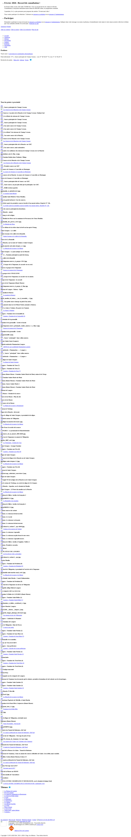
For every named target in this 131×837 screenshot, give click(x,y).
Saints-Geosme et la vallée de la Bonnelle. (15, 236)
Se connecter (4, 820)
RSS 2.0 (52, 820)
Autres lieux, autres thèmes (11, 810)
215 (2, 623)
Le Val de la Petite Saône (11, 796)
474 (2, 226)
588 (2, 173)
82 (1, 680)
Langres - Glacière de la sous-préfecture (14, 648)
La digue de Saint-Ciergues (11, 362)
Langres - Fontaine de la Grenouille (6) (14, 316)
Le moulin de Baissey (9, 295)
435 (2, 502)
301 (2, 114)
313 (2, 263)
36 (1, 702)
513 (2, 217)
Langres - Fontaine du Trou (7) (12, 371)
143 (2, 278)
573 (2, 324)
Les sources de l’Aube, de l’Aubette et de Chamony (17, 741)
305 (2, 146)
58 (1, 478)
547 (2, 608)
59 (1, 444)
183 (2, 743)
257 (2, 668)
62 (1, 576)
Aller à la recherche (25, 29)
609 (2, 650)
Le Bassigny (7, 799)
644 (2, 656)
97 (1, 398)
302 (2, 130)
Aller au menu (15, 29)
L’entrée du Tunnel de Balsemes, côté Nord (15, 747)
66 (1, 617)
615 (2, 447)
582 (2, 737)
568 (2, 438)
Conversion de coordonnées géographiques (20, 54)
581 (2, 705)
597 (2, 420)
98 (1, 426)
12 (1, 453)
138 (2, 435)
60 (1, 488)
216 (2, 586)
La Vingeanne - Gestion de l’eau (12, 443)
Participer (18, 820)
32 (1, 272)
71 (1, 629)
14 (1, 475)
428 (2, 537)
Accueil (6, 35)
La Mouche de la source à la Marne (13, 248)
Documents (7, 40)
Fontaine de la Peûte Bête (10, 709)
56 (1, 456)
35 (1, 641)
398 (2, 351)
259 (2, 253)
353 (2, 671)
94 (1, 238)
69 (1, 321)
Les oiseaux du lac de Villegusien (12, 615)
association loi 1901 (25, 821)
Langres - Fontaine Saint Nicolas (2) (13, 654)
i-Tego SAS (39, 824)
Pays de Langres (9, 792)
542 (2, 333)
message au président (39, 14)
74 (1, 465)
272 (2, 186)
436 (2, 493)
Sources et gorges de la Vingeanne (13, 270)
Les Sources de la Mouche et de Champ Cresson (16, 110)
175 (2, 379)
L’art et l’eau (7, 808)
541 (2, 601)
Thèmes (6, 39)
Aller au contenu (5, 29)
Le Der (6, 797)
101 (2, 388)
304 (2, 134)
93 (1, 256)
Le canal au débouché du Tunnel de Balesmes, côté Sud (19, 732)
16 (1, 468)
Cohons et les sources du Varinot (12, 529)
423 (2, 155)
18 (1, 481)
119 (2, 755)
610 (2, 684)
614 (2, 367)
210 (2, 288)
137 (2, 644)
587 (2, 176)
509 (2, 306)
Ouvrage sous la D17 (9, 768)
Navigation (7, 45)
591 (2, 159)
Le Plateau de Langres (10, 791)
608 (2, 596)
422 (2, 149)
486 (2, 342)
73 (1, 364)
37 (1, 281)
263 (2, 758)
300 (2, 124)
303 (2, 142)
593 (2, 220)
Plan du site (35, 29)
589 (2, 167)
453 (2, 752)
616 (2, 562)
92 (1, 589)
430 (2, 534)
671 (2, 620)
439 (2, 303)
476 (2, 207)
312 (2, 259)
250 (2, 546)
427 (2, 530)
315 (2, 284)
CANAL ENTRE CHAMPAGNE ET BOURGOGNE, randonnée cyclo (24, 783)
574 (2, 266)
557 (2, 355)
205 (2, 716)
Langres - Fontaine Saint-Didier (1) (13, 600)
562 (2, 525)
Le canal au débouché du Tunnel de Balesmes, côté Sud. (19, 762)
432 (2, 518)
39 (1, 592)
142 (2, 734)
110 (2, 776)
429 (2, 521)
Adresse (22, 60)
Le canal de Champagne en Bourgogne (15, 794)
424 (2, 509)
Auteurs (6, 42)
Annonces (3, 26)
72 (1, 664)
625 (2, 710)
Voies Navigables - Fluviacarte (11, 723)
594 (2, 472)
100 (2, 725)
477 (2, 198)
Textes (27, 60)
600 (2, 693)
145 (2, 719)
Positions (6, 43)
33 (1, 749)
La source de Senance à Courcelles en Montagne (17, 172)
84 (1, 392)
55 (1, 250)
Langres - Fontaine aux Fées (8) (12, 451)
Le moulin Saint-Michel (10, 193)
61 (1, 484)
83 (1, 395)
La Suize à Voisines (8, 310)
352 (2, 638)
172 (2, 385)
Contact (34, 820)
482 (2, 339)
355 (2, 674)
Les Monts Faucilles (10, 804)
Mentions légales (26, 820)
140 (2, 567)
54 (1, 241)
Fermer (9, 26)
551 (2, 432)
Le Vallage (7, 802)
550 (2, 505)
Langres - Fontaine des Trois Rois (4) (13, 663)
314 (2, 275)
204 (2, 779)
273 (2, 164)
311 (2, 105)
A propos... (7, 812)
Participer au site (34, 23)
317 (2, 336)
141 (2, 417)
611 (2, 659)
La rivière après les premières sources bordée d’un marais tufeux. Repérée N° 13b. (26, 205)
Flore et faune (8, 807)
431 (2, 512)
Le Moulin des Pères (9, 224)
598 (2, 459)
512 (2, 195)
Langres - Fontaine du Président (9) (13, 566)
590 (2, 137)
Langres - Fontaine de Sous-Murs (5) (13, 636)
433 (2, 515)
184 (2, 764)
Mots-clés (16, 60)
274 (2, 180)
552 (2, 401)
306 (2, 152)
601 (2, 358)
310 (2, 127)
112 (2, 773)
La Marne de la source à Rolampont (13, 405)
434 (2, 540)
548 (2, 550)
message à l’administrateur (56, 14)
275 (2, 183)
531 (2, 232)
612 (2, 632)
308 (2, 121)
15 (1, 407)
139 (2, 583)
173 (2, 376)
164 (2, 210)
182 (2, 728)
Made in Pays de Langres (21, 830)
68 (1, 318)
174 (2, 372)
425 (2, 555)
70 (1, 330)
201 (2, 698)
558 (2, 348)
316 (2, 300)
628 (2, 291)
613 (2, 312)
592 (2, 189)
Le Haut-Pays (8, 800)
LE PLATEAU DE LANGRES (12, 554)
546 (2, 201)
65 (1, 689)
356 (2, 605)
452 (2, 677)
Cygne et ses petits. (8, 627)
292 (2, 111)
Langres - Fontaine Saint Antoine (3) (13, 688)
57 (1, 410)
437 (2, 382)
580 (2, 297)
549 (2, 497)
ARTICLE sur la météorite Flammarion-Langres (16, 347)
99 (1, 559)
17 (1, 413)
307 (2, 118)
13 (1, 229)
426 (2, 543)
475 (2, 213)
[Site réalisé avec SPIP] (11, 824)
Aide (5, 47)
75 (1, 580)
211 (2, 770)
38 (1, 429)
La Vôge (6, 805)
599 (2, 244)
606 (2, 611)
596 (2, 571)
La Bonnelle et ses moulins (10, 501)
